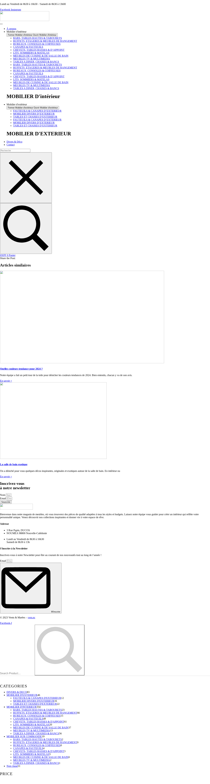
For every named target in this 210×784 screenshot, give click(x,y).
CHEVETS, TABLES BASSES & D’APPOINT (38, 49)
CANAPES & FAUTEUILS (28, 47)
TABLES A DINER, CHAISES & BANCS (36, 61)
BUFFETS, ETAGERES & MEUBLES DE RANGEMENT (45, 41)
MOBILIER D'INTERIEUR (22, 706)
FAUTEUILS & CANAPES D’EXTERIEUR (37, 110)
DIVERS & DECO (17, 692)
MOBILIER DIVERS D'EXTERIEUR (33, 701)
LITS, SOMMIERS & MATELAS (31, 52)
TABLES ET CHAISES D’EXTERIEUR (35, 116)
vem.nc (31, 617)
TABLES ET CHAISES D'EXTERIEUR (35, 704)
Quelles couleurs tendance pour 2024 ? (21, 368)
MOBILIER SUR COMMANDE (24, 736)
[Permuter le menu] (1, 23)
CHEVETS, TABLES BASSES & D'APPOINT (38, 721)
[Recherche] (26, 228)
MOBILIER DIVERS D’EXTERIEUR (34, 113)
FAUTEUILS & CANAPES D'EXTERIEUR (37, 698)
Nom (3, 495)
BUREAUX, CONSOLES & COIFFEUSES (37, 44)
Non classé (12, 766)
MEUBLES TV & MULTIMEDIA (31, 58)
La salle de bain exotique (13, 464)
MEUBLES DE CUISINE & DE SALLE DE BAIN (40, 55)
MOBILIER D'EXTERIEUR (22, 695)
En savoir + (6, 380)
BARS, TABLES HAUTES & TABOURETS (37, 38)
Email (3, 498)
